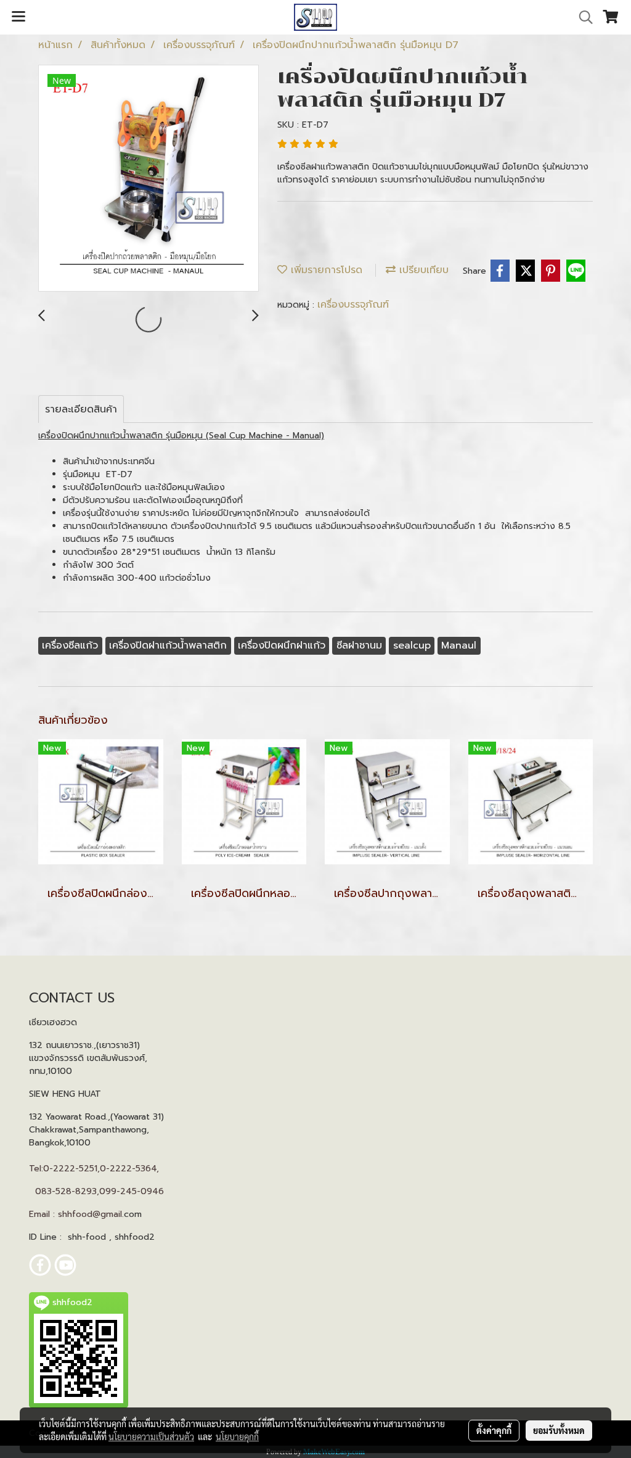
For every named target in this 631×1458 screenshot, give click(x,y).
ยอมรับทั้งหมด (559, 1430)
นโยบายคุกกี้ (237, 1436)
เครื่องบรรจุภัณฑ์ (353, 304)
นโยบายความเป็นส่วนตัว (151, 1436)
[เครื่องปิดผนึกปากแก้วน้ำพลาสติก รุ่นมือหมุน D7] (148, 178)
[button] (581, 17)
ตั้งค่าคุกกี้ (493, 1430)
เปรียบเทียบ (422, 270)
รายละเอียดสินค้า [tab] (81, 409)
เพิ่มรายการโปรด (324, 270)
